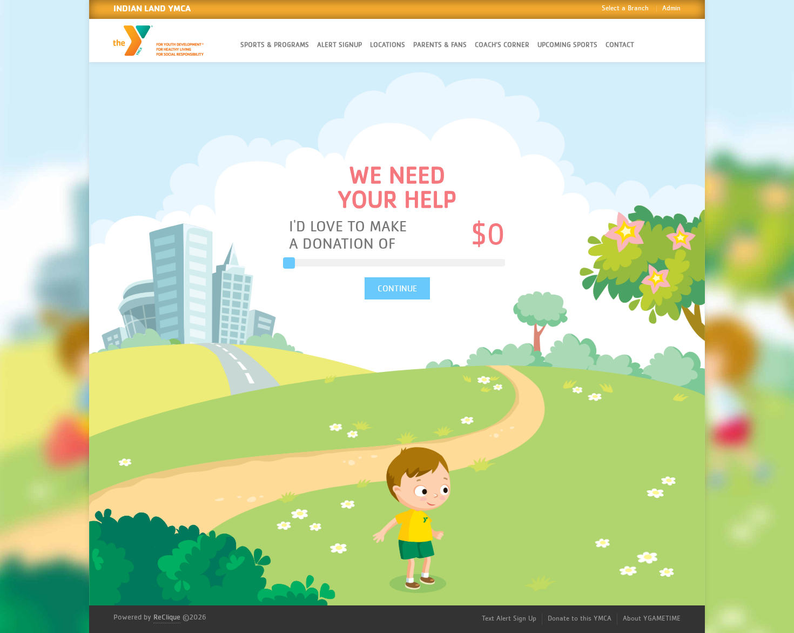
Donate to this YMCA (579, 618)
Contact (619, 45)
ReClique (166, 617)
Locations (387, 45)
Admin (671, 8)
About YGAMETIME (652, 618)
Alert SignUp (339, 45)
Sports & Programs (274, 45)
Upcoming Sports (567, 45)
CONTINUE (397, 288)
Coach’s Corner (502, 45)
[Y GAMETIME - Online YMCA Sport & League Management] (167, 40)
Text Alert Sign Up (509, 618)
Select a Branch (625, 8)
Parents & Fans (440, 45)
